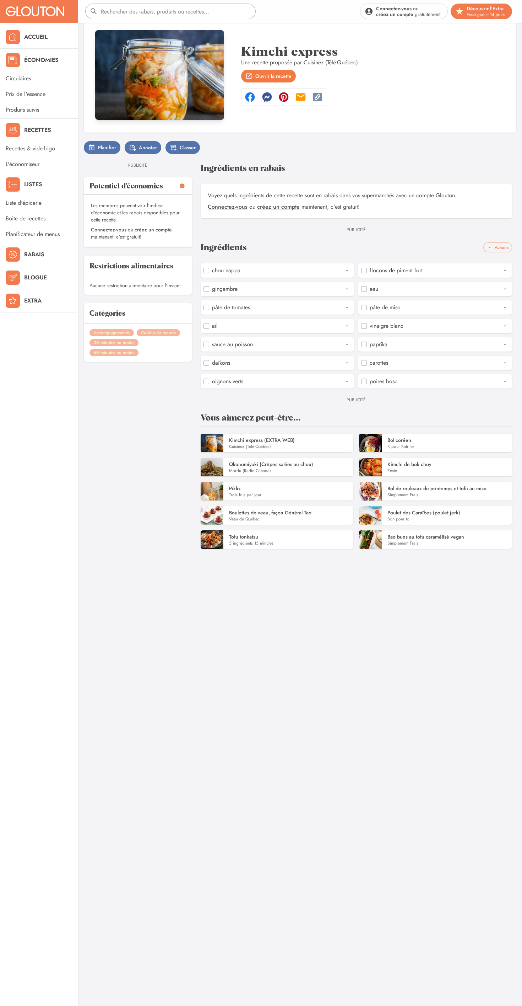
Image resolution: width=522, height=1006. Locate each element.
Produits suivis (22, 110)
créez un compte (153, 229)
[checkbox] (206, 270)
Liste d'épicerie (24, 203)
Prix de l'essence (25, 94)
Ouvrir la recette (273, 76)
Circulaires (18, 78)
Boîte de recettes (25, 218)
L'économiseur (22, 164)
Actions (502, 247)
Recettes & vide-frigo (30, 148)
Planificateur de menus (33, 234)
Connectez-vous (108, 229)
